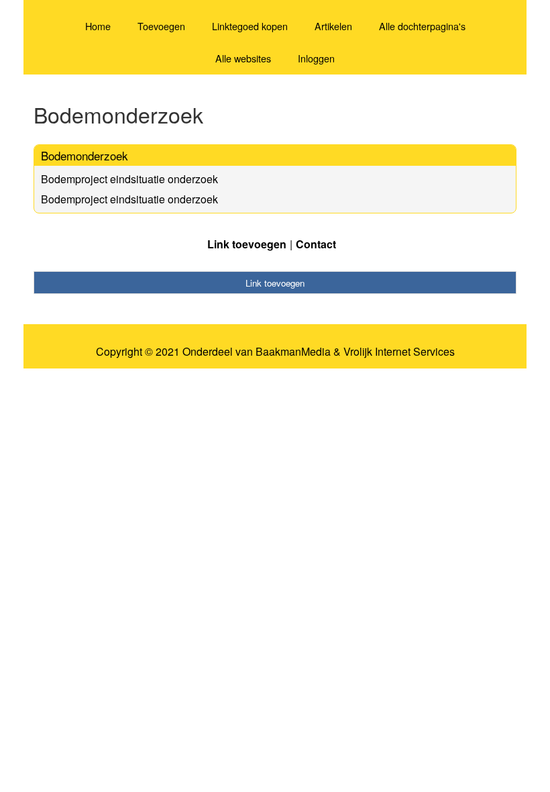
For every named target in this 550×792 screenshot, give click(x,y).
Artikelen (333, 26)
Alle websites (243, 58)
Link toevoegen (246, 244)
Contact (316, 244)
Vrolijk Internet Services (399, 351)
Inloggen (316, 58)
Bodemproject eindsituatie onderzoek (129, 179)
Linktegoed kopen (250, 26)
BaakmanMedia (293, 351)
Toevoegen (161, 26)
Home (98, 26)
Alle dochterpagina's (422, 26)
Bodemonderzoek (84, 155)
